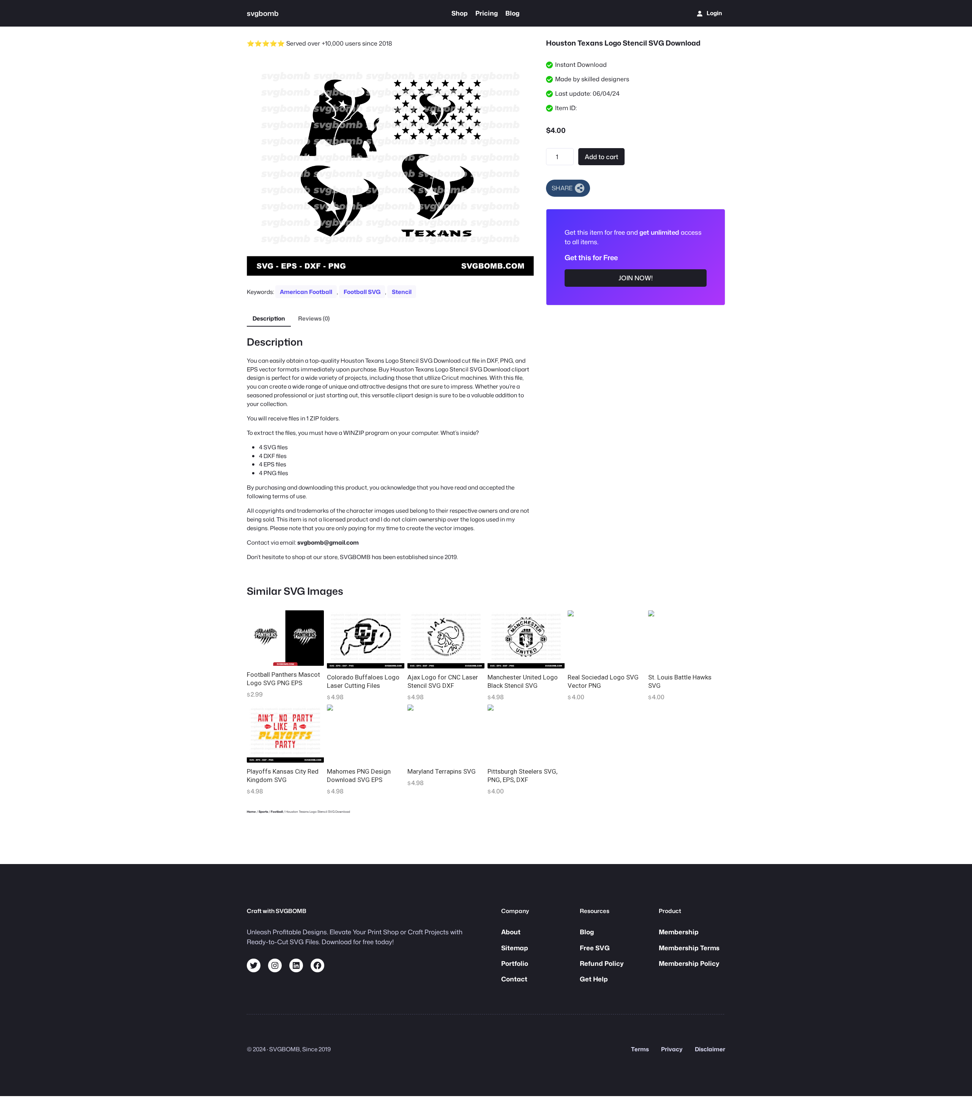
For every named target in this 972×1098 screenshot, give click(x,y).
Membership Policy (689, 963)
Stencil (402, 292)
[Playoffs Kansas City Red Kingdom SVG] (285, 734)
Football (277, 811)
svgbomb (263, 13)
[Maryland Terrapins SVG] (445, 734)
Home (251, 811)
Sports (263, 811)
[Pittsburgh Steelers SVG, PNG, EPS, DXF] (526, 734)
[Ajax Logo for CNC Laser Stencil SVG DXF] (445, 639)
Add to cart (601, 156)
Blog (587, 931)
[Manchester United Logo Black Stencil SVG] (526, 639)
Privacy (672, 1049)
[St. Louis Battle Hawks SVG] (686, 639)
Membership (679, 931)
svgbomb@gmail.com (328, 542)
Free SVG (595, 947)
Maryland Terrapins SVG (441, 771)
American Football (306, 292)
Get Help (594, 979)
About (511, 931)
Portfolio (514, 963)
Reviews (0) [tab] (314, 318)
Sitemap (514, 947)
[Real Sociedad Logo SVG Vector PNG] (606, 639)
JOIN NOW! (636, 277)
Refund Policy (602, 963)
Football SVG (362, 292)
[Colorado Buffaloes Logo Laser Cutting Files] (365, 639)
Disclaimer (710, 1049)
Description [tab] (268, 318)
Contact (514, 979)
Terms (640, 1049)
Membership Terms (689, 947)
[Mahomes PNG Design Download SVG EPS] (365, 734)
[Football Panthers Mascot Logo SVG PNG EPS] (285, 637)
